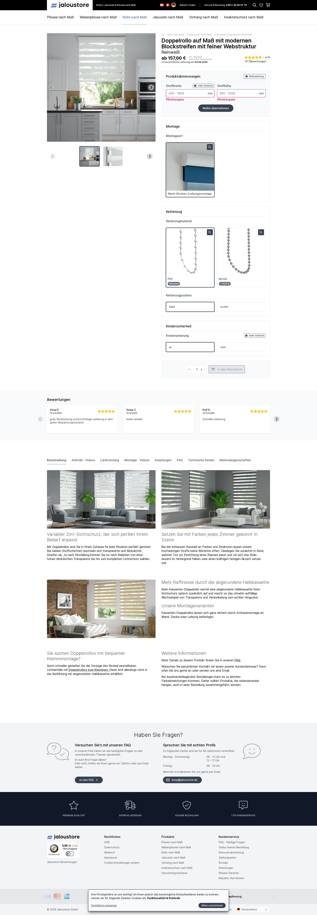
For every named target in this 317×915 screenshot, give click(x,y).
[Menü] (78, 844)
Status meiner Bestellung (234, 847)
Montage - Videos (136, 460)
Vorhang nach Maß (203, 17)
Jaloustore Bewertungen (62, 861)
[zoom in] (210, 147)
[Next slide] (151, 87)
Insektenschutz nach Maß (244, 17)
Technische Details (201, 460)
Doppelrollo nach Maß (199, 34)
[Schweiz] (168, 5)
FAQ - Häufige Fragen (232, 842)
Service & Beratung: (225, 5)
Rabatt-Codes (187, 5)
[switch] (70, 853)
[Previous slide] (51, 87)
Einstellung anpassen (104, 905)
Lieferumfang (109, 460)
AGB (107, 842)
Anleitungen (163, 460)
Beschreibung (56, 460)
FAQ (180, 460)
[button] (89, 156)
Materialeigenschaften (235, 460)
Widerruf (109, 852)
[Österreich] (162, 5)
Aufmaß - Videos (83, 460)
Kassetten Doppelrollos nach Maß (233, 34)
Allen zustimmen (212, 905)
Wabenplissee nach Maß (98, 17)
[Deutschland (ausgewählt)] (173, 5)
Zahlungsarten (227, 857)
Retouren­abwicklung (231, 852)
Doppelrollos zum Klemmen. (89, 670)
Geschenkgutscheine (174, 872)
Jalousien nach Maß (168, 17)
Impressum (110, 857)
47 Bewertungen (255, 61)
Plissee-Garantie (229, 872)
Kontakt (223, 862)
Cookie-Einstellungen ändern (122, 862)
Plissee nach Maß (60, 17)
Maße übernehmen (216, 108)
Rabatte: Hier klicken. (232, 878)
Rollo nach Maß (135, 17)
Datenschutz (112, 847)
